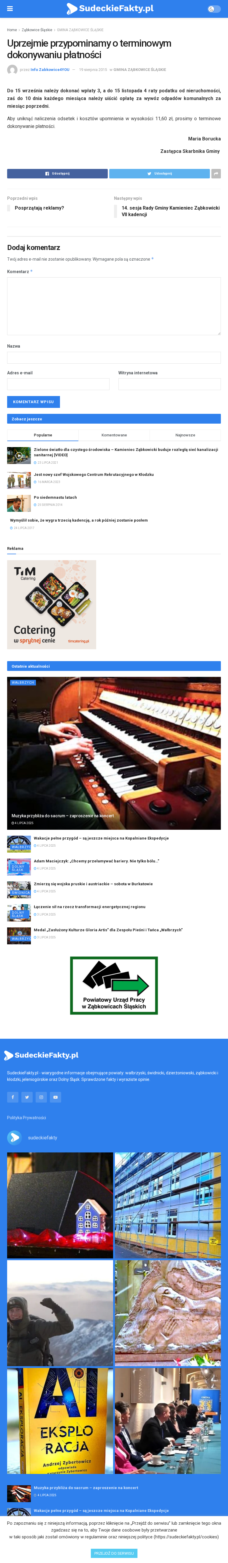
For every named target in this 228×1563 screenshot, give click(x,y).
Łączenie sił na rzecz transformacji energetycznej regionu (89, 907)
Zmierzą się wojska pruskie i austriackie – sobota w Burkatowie (93, 884)
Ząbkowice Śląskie (37, 30)
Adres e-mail (20, 372)
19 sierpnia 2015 (93, 69)
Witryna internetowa (138, 372)
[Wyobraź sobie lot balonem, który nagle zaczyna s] (60, 1421)
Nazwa (13, 346)
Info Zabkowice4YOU (50, 69)
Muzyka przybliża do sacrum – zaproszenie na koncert (63, 815)
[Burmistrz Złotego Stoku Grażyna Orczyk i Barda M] (168, 1421)
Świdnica (21, 893)
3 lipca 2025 (46, 914)
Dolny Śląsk (18, 868)
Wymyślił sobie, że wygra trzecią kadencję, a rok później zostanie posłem (79, 520)
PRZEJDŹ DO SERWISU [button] (114, 1553)
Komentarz (20, 271)
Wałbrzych (23, 683)
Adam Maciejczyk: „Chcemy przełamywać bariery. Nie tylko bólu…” (96, 861)
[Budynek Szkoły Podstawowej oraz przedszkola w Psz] (168, 1205)
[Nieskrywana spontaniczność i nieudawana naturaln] (60, 1205)
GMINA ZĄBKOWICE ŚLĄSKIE (80, 30)
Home (12, 30)
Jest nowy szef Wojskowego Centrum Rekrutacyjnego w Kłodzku (94, 474)
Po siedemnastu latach (55, 497)
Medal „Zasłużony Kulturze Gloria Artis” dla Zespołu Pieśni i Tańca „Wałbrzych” (108, 930)
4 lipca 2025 (24, 823)
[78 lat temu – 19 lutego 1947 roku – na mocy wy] (168, 1313)
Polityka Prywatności (26, 1117)
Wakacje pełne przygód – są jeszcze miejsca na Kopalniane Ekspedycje (101, 838)
